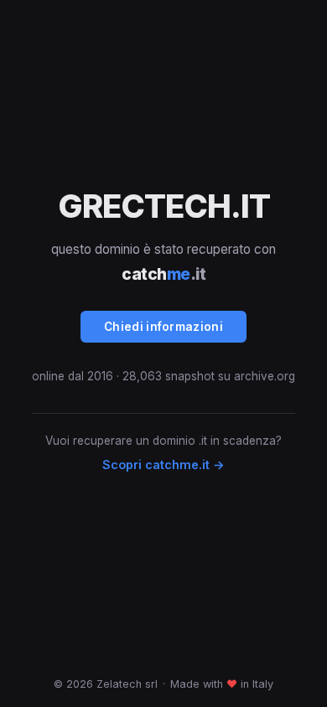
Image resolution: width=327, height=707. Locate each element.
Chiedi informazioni (163, 326)
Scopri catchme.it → (163, 464)
